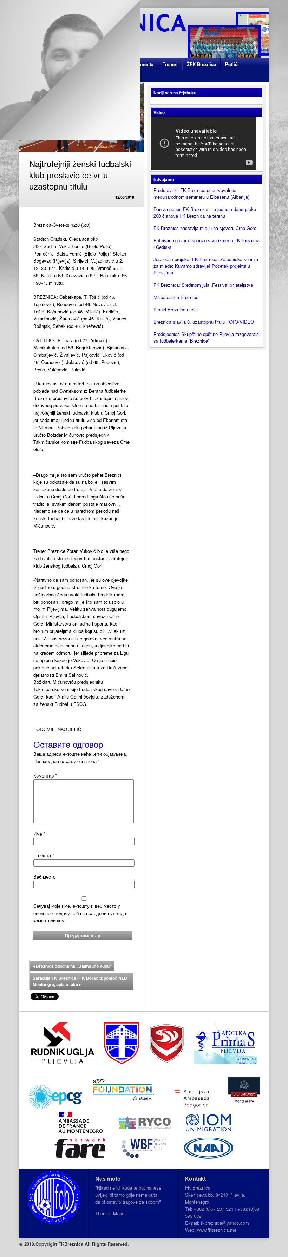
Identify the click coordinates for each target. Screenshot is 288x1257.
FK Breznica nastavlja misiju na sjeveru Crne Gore (204, 228)
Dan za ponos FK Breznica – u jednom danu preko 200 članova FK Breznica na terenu (204, 212)
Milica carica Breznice (175, 297)
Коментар (45, 775)
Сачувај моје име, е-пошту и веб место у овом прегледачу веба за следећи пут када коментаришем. (79, 913)
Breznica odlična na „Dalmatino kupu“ (72, 966)
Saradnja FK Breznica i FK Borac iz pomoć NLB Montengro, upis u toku (80, 981)
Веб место (44, 876)
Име (39, 834)
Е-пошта (43, 855)
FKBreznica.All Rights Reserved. (93, 1244)
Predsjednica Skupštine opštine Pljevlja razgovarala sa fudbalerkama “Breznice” (206, 337)
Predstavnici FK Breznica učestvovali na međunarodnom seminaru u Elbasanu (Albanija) (201, 193)
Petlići (232, 64)
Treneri (170, 64)
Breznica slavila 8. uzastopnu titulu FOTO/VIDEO (203, 321)
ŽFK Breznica (201, 64)
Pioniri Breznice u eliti (175, 309)
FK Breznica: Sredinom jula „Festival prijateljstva (203, 285)
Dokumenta (141, 64)
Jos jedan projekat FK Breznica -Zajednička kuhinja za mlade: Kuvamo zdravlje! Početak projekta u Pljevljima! (205, 266)
